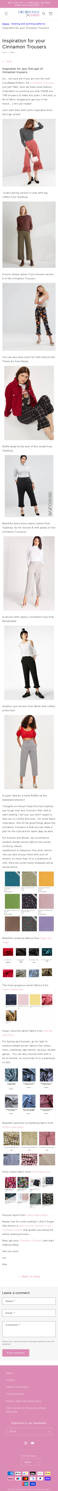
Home (5, 23)
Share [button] (9, 61)
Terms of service (15, 1394)
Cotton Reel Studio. (37, 1215)
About (9, 1373)
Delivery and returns (17, 1387)
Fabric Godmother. (13, 989)
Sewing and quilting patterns (28, 23)
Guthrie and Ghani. (13, 1127)
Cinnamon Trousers (42, 82)
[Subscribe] (48, 1431)
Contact (10, 1380)
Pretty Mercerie (40, 1171)
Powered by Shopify (41, 1489)
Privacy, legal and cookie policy (23, 1401)
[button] (6, 13)
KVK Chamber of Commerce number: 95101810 (26, 1410)
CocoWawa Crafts (24, 1489)
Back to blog (31, 1276)
